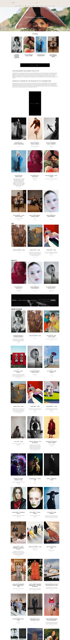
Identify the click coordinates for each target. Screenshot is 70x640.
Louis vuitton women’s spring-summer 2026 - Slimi (18, 585)
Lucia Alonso (48, 171)
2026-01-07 (40, 437)
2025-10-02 (23, 580)
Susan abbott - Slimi (51, 406)
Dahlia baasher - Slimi (19, 249)
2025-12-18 (56, 474)
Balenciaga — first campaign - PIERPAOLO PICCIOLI (18, 548)
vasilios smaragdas (16, 138)
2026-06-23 (23, 171)
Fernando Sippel (48, 474)
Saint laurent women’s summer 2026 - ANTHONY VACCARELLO (35, 585)
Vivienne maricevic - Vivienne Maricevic (41, 56)
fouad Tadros (48, 437)
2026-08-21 (23, 138)
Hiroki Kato (31, 171)
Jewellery (52, 545)
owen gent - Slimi (51, 249)
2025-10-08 (40, 542)
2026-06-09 (23, 211)
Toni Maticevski (31, 437)
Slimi (30, 331)
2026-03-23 (56, 331)
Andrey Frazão (31, 211)
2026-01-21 (23, 402)
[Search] (58, 2)
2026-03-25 (40, 331)
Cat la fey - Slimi (18, 441)
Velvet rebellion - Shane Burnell (29, 55)
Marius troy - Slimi (35, 249)
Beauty (18, 285)
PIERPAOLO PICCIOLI (15, 542)
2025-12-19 (40, 474)
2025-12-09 (23, 508)
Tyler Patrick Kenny (16, 211)
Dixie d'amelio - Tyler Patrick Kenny (17, 55)
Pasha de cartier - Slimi (35, 546)
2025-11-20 (56, 508)
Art (18, 248)
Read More (18, 146)
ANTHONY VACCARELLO (32, 580)
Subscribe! (53, 300)
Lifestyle (18, 545)
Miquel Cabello (31, 138)
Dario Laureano (48, 138)
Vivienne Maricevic (15, 331)
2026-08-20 (56, 138)
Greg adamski (48, 508)
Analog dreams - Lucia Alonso (53, 55)
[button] (5, 19)
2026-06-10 (56, 171)
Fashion (18, 141)
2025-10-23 (23, 542)
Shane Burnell (48, 211)
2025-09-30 (40, 580)
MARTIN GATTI (15, 171)
